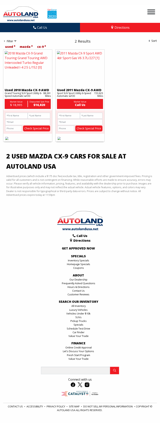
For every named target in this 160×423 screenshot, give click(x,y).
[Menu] (151, 12)
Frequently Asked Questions (78, 283)
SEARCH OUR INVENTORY (78, 302)
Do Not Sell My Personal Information (108, 406)
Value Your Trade (78, 336)
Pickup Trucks (78, 321)
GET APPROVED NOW (78, 248)
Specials (78, 324)
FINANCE (78, 343)
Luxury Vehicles (78, 310)
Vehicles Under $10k (78, 313)
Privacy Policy (56, 406)
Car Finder (78, 332)
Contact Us (78, 290)
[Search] (114, 370)
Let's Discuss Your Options (78, 351)
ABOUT (78, 275)
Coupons (78, 268)
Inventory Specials (78, 260)
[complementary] (148, 411)
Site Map (74, 406)
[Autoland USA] (20, 13)
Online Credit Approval (78, 347)
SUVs (78, 317)
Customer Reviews (78, 294)
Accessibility (35, 406)
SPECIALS (78, 256)
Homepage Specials (78, 264)
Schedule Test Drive (78, 328)
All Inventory (78, 306)
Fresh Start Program (78, 355)
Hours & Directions (79, 287)
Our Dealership (78, 279)
